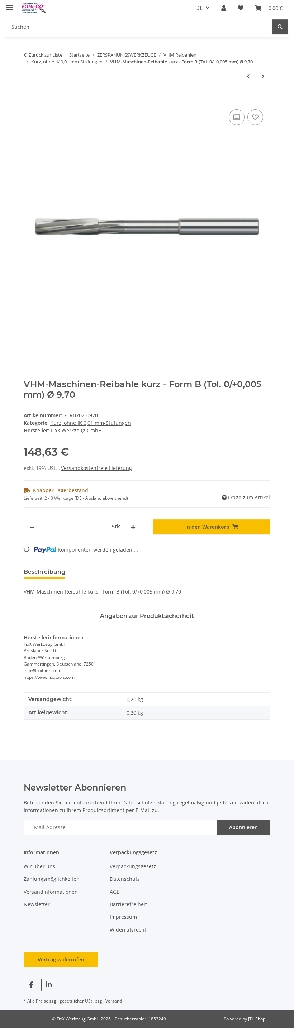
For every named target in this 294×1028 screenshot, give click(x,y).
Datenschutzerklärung (149, 802)
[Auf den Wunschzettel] (255, 117)
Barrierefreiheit (128, 904)
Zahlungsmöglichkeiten (52, 878)
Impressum (123, 916)
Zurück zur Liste (45, 55)
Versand (113, 1001)
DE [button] (199, 8)
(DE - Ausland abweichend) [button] (101, 498)
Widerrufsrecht (128, 929)
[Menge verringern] (32, 526)
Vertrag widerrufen (61, 959)
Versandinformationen (51, 891)
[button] (223, 8)
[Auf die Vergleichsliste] (237, 117)
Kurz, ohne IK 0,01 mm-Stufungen (90, 422)
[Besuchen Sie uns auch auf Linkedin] (48, 985)
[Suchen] (280, 26)
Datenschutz (125, 878)
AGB (115, 891)
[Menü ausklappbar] (9, 4)
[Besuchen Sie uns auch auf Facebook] (31, 985)
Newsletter (37, 904)
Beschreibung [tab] (44, 571)
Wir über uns (39, 866)
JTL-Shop (256, 1019)
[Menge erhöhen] (133, 526)
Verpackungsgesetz (133, 866)
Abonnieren (243, 827)
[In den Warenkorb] (29, 100)
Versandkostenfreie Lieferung (96, 468)
